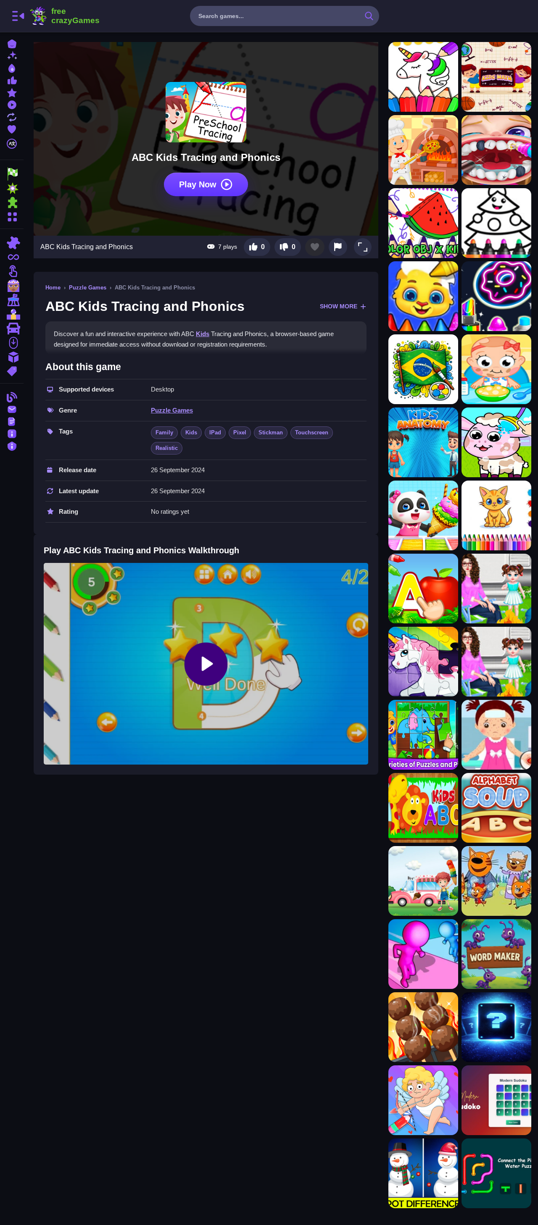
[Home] (12, 43)
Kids (202, 333)
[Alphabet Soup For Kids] (496, 808)
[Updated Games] (12, 116)
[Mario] (12, 314)
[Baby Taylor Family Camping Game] (496, 662)
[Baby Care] (496, 369)
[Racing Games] (12, 174)
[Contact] (12, 408)
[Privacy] (12, 445)
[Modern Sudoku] (496, 1100)
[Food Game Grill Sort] (423, 1027)
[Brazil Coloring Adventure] (423, 369)
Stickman (270, 432)
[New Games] (12, 55)
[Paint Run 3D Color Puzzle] (423, 954)
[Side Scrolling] (12, 343)
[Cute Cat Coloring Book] (496, 515)
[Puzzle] (12, 243)
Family (164, 432)
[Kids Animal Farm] (496, 442)
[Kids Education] (423, 808)
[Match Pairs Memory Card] (496, 1027)
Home (53, 287)
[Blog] (12, 396)
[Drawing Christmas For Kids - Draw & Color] (496, 223)
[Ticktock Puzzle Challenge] (423, 1100)
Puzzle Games (87, 287)
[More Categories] (12, 216)
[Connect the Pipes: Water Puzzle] (496, 1173)
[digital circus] (12, 300)
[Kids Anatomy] (423, 442)
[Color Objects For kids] (423, 223)
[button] (362, 247)
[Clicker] (12, 271)
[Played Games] (12, 104)
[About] (12, 433)
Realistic (167, 448)
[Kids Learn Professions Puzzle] (496, 735)
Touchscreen (311, 432)
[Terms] (12, 421)
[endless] (12, 257)
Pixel (239, 432)
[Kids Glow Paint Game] (496, 296)
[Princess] (12, 286)
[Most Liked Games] (12, 80)
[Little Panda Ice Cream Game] (423, 515)
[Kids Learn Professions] (423, 150)
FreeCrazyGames (64, 16)
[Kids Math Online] (496, 77)
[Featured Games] (12, 92)
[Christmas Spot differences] (423, 1173)
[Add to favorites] (314, 247)
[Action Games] (12, 188)
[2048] (12, 357)
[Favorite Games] (12, 128)
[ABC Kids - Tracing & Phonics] (423, 588)
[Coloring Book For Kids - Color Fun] (423, 296)
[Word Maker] (496, 954)
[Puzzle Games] (12, 202)
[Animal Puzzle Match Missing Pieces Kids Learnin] (423, 662)
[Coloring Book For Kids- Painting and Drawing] (423, 77)
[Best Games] (12, 67)
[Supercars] (12, 328)
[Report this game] (338, 247)
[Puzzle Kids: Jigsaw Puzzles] (423, 735)
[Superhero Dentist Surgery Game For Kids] (496, 150)
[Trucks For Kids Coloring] (423, 881)
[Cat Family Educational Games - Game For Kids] (496, 881)
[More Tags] (12, 370)
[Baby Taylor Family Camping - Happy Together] (496, 588)
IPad (215, 432)
